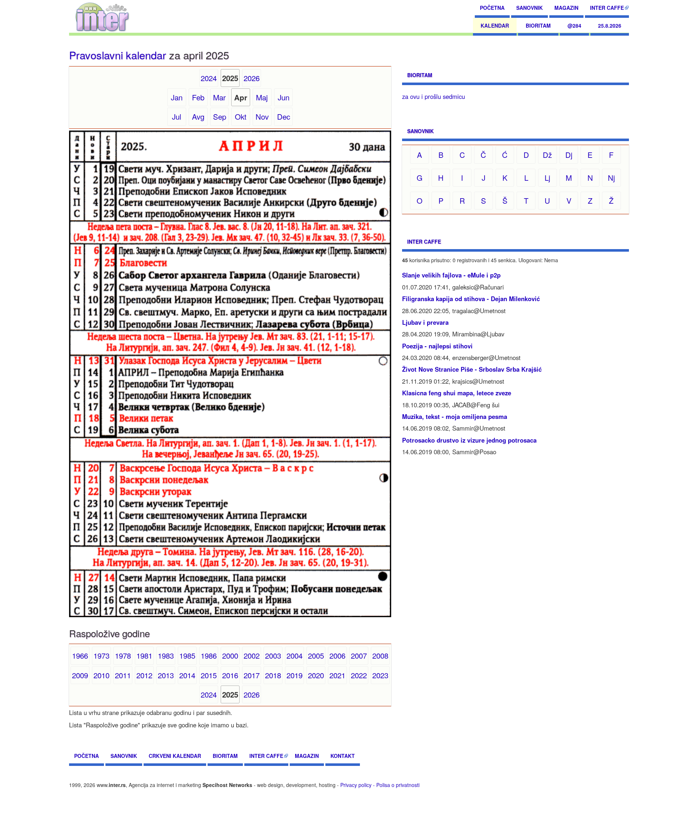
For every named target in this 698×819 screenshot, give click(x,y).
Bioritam (538, 25)
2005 (316, 655)
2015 (209, 675)
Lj (547, 177)
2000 (230, 655)
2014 (187, 675)
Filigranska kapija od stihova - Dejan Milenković (471, 298)
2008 (380, 655)
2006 (337, 655)
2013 (166, 675)
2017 (252, 675)
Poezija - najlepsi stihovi (437, 345)
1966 (80, 655)
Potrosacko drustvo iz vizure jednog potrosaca (469, 440)
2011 (123, 675)
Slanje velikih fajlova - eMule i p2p (451, 275)
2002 (252, 655)
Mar (219, 97)
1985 (187, 655)
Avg (198, 116)
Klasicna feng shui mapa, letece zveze (456, 392)
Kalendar (495, 25)
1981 (144, 655)
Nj (611, 177)
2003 (273, 655)
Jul (176, 116)
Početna (492, 7)
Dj (569, 154)
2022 (359, 675)
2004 (294, 655)
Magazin (566, 7)
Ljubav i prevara (425, 322)
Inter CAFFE (607, 7)
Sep (219, 116)
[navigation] (102, 16)
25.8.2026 (609, 25)
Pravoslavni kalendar (117, 54)
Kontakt (342, 755)
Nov (262, 116)
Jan (176, 97)
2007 (359, 655)
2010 (101, 675)
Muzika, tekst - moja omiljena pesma (454, 416)
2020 (316, 675)
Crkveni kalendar (175, 755)
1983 (166, 655)
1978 (123, 655)
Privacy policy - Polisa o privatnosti (380, 784)
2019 (294, 675)
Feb (198, 97)
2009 (80, 675)
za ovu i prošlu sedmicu (433, 96)
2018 (273, 675)
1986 (209, 655)
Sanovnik (529, 7)
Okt (240, 116)
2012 (144, 675)
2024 (209, 77)
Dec (283, 116)
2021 (337, 675)
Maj (262, 97)
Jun (283, 97)
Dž (547, 154)
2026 (252, 77)
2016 (230, 675)
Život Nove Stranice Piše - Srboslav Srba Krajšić (472, 369)
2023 (380, 675)
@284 (574, 25)
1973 (101, 655)
